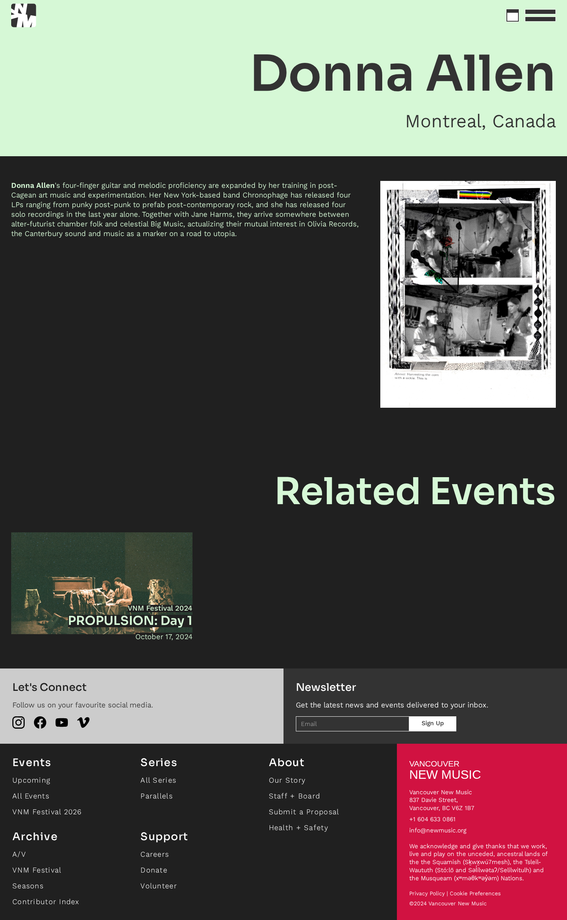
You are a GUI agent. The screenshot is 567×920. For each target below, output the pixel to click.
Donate (153, 870)
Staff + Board (295, 796)
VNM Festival (36, 870)
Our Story (287, 780)
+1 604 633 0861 (432, 819)
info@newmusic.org (437, 830)
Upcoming (31, 780)
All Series (158, 780)
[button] (540, 15)
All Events (30, 796)
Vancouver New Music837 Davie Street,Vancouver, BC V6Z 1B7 (441, 800)
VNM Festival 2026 (47, 811)
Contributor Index (45, 901)
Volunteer (158, 885)
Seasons (28, 885)
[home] (51, 15)
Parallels (156, 796)
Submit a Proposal (304, 811)
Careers (154, 854)
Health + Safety (298, 827)
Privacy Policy (427, 893)
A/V (19, 854)
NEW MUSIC (445, 770)
